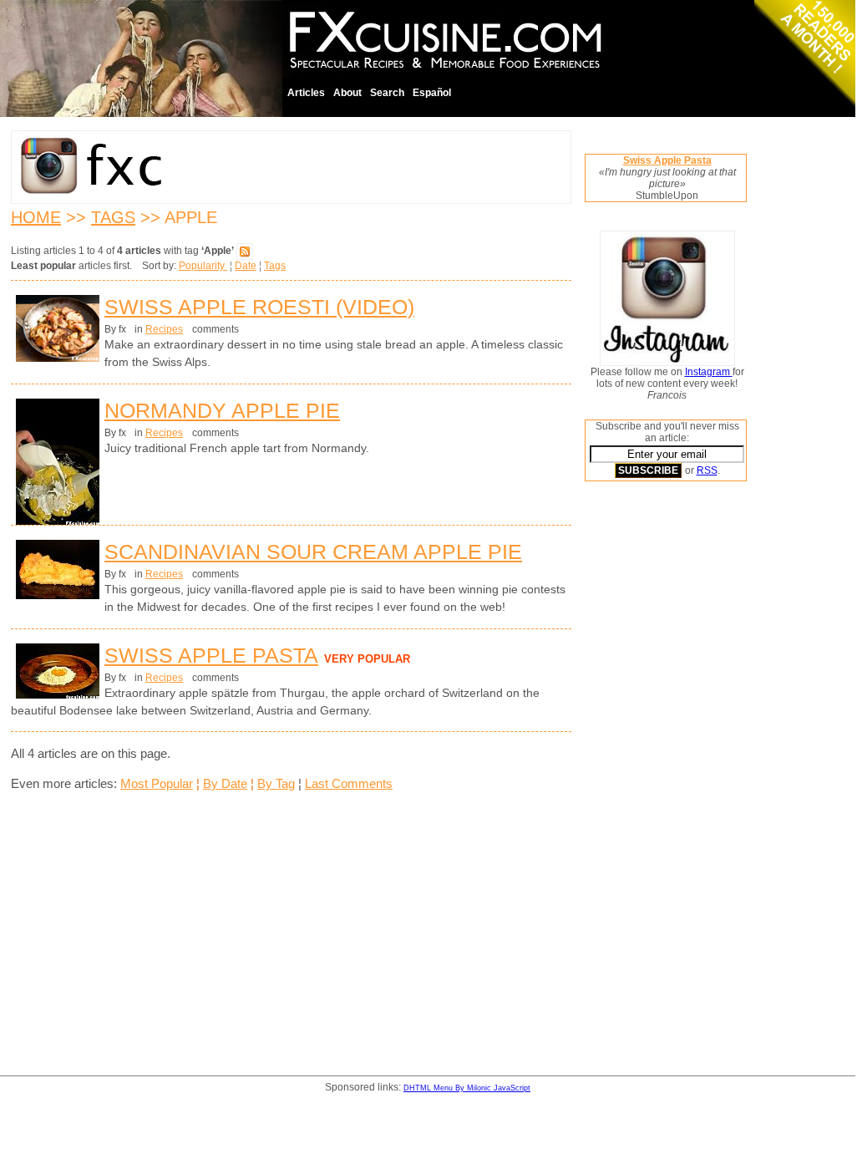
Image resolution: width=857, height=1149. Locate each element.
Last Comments (349, 783)
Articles (306, 93)
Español (432, 93)
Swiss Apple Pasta (211, 655)
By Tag (276, 783)
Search (387, 93)
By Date (225, 783)
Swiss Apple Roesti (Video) (259, 306)
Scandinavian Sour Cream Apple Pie (313, 551)
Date (245, 266)
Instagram (709, 372)
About (347, 93)
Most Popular (156, 783)
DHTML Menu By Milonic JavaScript (466, 1088)
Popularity (203, 266)
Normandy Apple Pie (222, 410)
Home (36, 217)
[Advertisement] (651, 748)
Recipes (164, 329)
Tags (113, 217)
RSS (707, 470)
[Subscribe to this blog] (244, 251)
